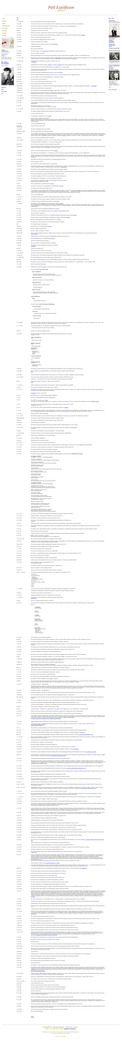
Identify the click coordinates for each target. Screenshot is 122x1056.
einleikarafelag (33, 393)
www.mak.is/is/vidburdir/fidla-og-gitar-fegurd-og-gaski (76, 768)
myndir (99, 156)
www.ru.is (73, 100)
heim (32, 1017)
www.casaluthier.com (83, 868)
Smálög (50, 115)
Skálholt (68, 217)
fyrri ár (18, 17)
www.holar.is (61, 203)
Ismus (44, 134)
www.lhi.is (52, 183)
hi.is (62, 111)
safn (46, 57)
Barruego (75, 215)
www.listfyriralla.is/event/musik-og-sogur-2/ (58, 755)
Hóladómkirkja (33, 598)
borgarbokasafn (93, 85)
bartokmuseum (57, 57)
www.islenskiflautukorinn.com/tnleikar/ (38, 724)
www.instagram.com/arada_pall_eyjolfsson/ (52, 862)
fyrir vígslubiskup (54, 44)
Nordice (78, 190)
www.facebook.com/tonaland (91, 751)
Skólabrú (56, 150)
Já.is (56, 875)
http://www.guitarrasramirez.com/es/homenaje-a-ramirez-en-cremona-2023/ (44, 934)
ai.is (50, 72)
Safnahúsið (67, 407)
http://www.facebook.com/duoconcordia (38, 971)
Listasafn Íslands (63, 167)
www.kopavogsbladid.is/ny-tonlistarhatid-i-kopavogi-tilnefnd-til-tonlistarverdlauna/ (46, 718)
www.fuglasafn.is (76, 748)
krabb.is (52, 90)
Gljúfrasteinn (33, 246)
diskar (32, 382)
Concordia (33, 896)
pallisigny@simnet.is (95, 401)
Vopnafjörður (60, 64)
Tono (32, 371)
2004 (17, 19)
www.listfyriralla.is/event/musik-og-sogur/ (85, 734)
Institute (84, 57)
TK (65, 175)
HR (47, 181)
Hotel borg (61, 72)
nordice (45, 266)
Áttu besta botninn (34, 233)
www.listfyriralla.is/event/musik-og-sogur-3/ (88, 788)
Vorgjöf (32, 181)
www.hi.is (36, 121)
